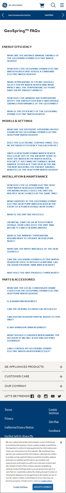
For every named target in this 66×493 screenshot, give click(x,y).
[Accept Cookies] (61, 442)
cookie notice (46, 481)
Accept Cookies (43, 487)
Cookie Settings (20, 487)
